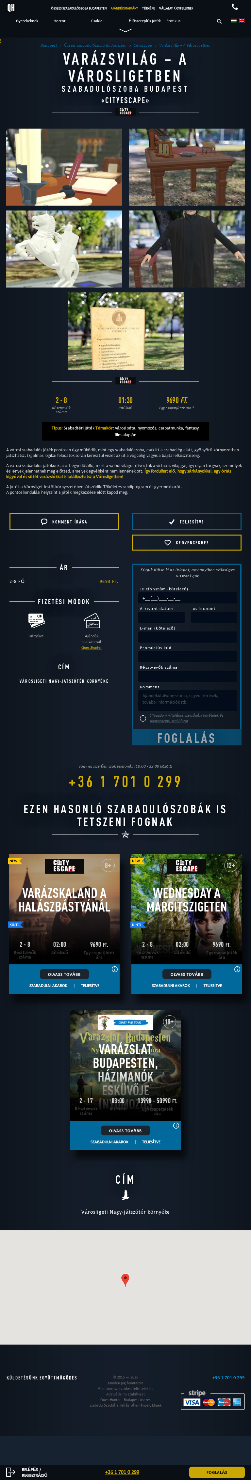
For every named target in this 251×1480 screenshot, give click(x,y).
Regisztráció (34, 1475)
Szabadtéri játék (79, 428)
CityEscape (125, 100)
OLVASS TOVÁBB (64, 974)
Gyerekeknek (27, 20)
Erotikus (173, 20)
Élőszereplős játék (145, 20)
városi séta (125, 428)
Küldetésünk (22, 1377)
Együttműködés (58, 1377)
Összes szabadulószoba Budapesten (79, 8)
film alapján (125, 435)
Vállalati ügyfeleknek (176, 8)
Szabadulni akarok (48, 985)
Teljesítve (90, 985)
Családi (97, 20)
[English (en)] (242, 21)
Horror (60, 20)
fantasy (191, 428)
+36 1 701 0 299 (126, 781)
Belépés (30, 1469)
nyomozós (147, 428)
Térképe (148, 8)
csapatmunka (171, 428)
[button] (125, 1280)
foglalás (217, 1472)
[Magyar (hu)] (234, 21)
